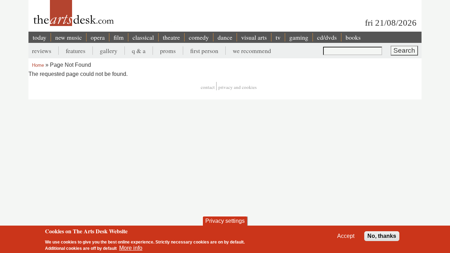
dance (225, 37)
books (353, 37)
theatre (171, 37)
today (39, 37)
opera (98, 37)
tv (278, 37)
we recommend (252, 50)
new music (68, 37)
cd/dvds (327, 37)
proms (168, 50)
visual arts (254, 37)
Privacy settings (225, 221)
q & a (139, 50)
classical (143, 37)
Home (38, 65)
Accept (345, 236)
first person (204, 50)
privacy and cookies (237, 87)
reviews (41, 50)
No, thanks (381, 236)
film (119, 37)
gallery (108, 50)
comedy (199, 37)
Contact (208, 87)
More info (130, 248)
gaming (298, 37)
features (75, 50)
